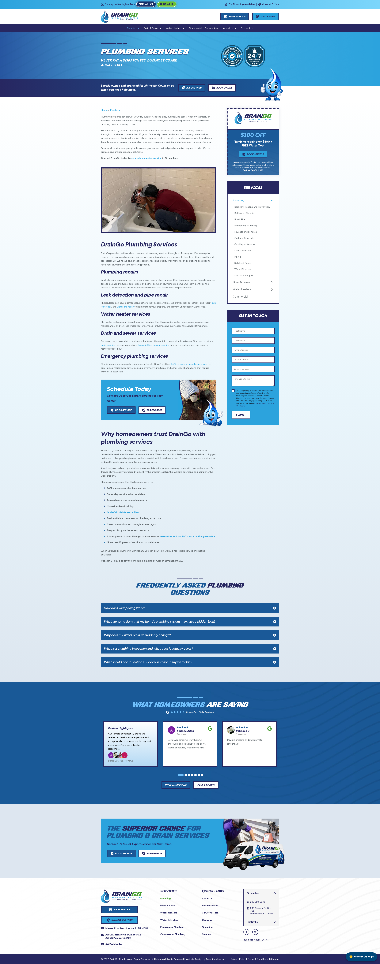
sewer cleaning (161, 345)
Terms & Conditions (258, 959)
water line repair (125, 306)
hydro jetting (145, 345)
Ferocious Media (215, 959)
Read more (114, 748)
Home (104, 110)
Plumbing (115, 110)
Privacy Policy (261, 403)
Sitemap (274, 959)
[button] (190, 608)
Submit (241, 414)
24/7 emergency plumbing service (189, 364)
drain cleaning (108, 345)
